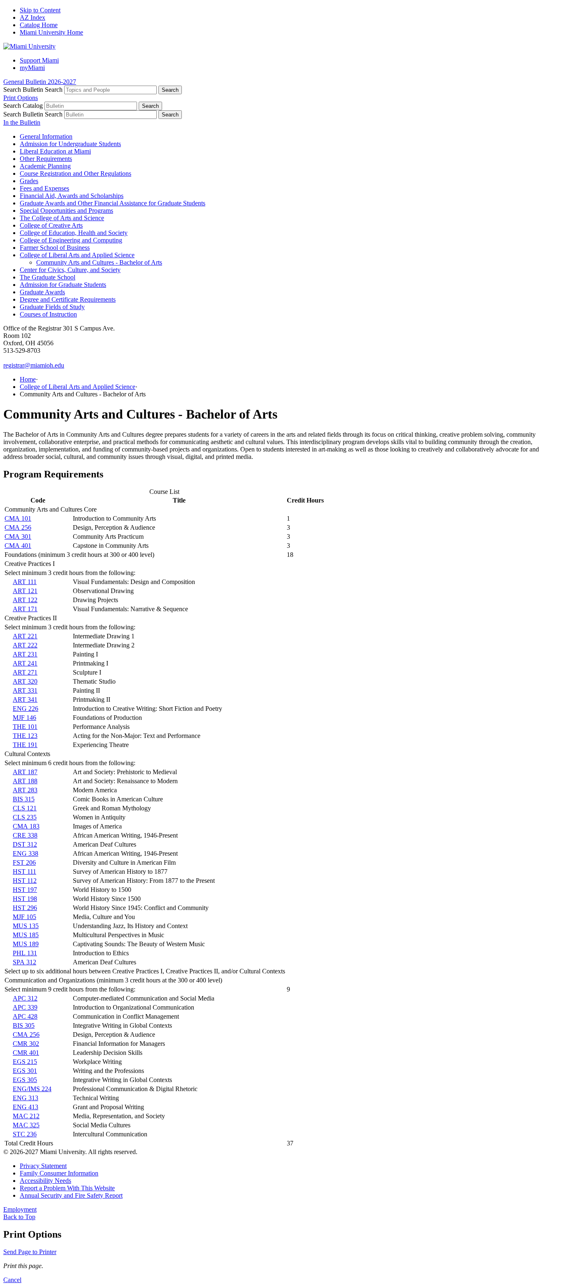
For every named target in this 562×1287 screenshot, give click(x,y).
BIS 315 (24, 799)
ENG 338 (25, 853)
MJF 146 (24, 717)
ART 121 (25, 590)
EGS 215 (25, 1061)
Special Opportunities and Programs (66, 210)
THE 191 (25, 744)
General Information (46, 136)
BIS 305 (24, 1025)
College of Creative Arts (51, 225)
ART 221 (25, 636)
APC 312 (25, 998)
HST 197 (25, 889)
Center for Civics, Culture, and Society (70, 269)
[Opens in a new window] (29, 46)
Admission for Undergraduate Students (70, 143)
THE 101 (25, 726)
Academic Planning (45, 166)
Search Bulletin (23, 89)
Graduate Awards (42, 292)
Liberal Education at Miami (55, 151)
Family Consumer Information (59, 1173)
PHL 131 (25, 953)
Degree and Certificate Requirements (68, 299)
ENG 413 (25, 1106)
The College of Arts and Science (62, 217)
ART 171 (25, 608)
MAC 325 (26, 1125)
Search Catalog (23, 105)
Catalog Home (39, 24)
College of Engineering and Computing (71, 240)
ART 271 (25, 672)
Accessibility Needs (45, 1180)
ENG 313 (25, 1097)
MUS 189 (26, 943)
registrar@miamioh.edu (33, 365)
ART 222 (25, 645)
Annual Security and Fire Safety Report (71, 1195)
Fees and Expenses (44, 188)
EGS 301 (25, 1070)
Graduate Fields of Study (52, 306)
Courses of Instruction (48, 314)
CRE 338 (25, 835)
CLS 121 (25, 808)
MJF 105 (24, 916)
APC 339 (25, 1007)
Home (28, 379)
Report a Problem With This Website (67, 1188)
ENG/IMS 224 (32, 1088)
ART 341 (25, 699)
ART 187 (25, 771)
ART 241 (25, 663)
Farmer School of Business (55, 247)
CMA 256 (18, 527)
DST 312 (25, 844)
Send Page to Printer (29, 1251)
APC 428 (25, 1016)
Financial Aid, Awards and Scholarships (71, 195)
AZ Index (32, 17)
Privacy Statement (43, 1165)
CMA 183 (26, 826)
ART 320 (25, 681)
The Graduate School (47, 277)
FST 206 (24, 862)
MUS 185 (26, 934)
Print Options (20, 97)
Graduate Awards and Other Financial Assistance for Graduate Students (112, 203)
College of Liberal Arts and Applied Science (77, 254)
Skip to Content (40, 10)
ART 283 (25, 790)
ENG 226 (25, 708)
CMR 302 (26, 1043)
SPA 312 (24, 962)
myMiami (32, 67)
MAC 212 (26, 1115)
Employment (20, 1209)
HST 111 (24, 871)
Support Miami (39, 60)
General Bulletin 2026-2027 (39, 81)
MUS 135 (26, 925)
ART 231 (25, 654)
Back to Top (19, 1216)
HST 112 (25, 880)
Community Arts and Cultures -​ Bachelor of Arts (99, 262)
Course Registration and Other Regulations (75, 173)
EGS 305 (25, 1079)
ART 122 (25, 599)
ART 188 (25, 780)
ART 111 (25, 581)
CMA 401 (18, 545)
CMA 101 (18, 518)
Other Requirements (46, 158)
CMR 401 (26, 1052)
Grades (29, 180)
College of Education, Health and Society (74, 232)
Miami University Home (51, 32)
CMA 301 (18, 536)
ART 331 (25, 690)
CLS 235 (25, 817)
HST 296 (25, 907)
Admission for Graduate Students (63, 284)
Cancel (12, 1279)
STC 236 (25, 1134)
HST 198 (25, 898)
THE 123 (25, 735)
